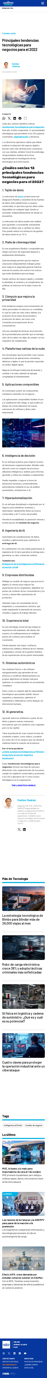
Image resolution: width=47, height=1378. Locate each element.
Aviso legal (29, 1368)
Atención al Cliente (10, 1368)
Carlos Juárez (16, 65)
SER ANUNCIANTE (9, 1365)
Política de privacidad (33, 1362)
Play (16, 1347)
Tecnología (9, 34)
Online (17, 1342)
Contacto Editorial (10, 1362)
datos (21, 196)
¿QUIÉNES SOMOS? (31, 1365)
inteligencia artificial (13, 1125)
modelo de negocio (33, 1125)
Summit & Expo (20, 1345)
